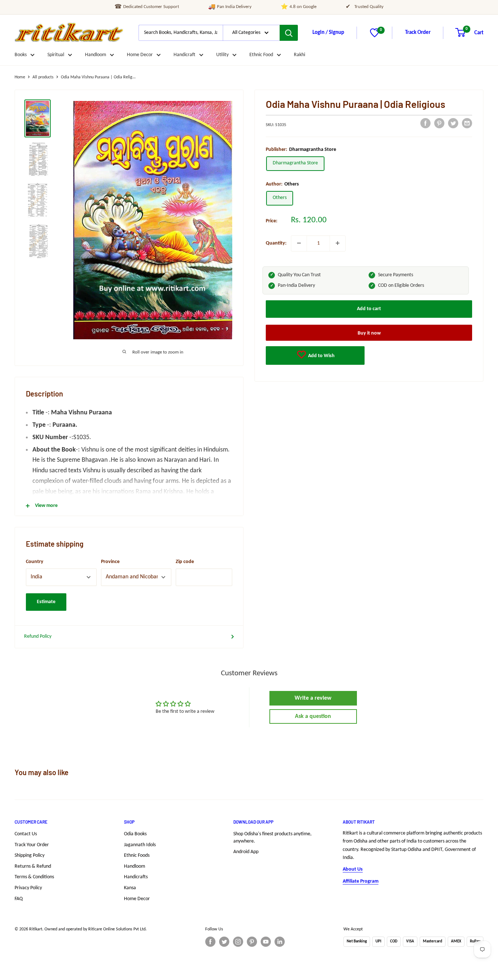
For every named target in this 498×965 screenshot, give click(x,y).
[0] (375, 36)
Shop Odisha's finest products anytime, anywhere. (272, 837)
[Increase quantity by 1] (337, 243)
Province (110, 561)
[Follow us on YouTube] (266, 942)
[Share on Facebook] (425, 123)
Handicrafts (136, 877)
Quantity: (276, 243)
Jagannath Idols (140, 845)
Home (20, 77)
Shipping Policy (29, 855)
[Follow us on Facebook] (210, 942)
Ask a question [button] (313, 716)
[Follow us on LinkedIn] (280, 942)
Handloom (95, 55)
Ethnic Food (261, 55)
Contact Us (26, 834)
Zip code (185, 561)
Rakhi (299, 55)
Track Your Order (32, 845)
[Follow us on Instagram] (238, 942)
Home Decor (140, 55)
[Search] (289, 33)
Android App (245, 852)
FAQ (19, 899)
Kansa (130, 888)
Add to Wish (321, 356)
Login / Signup (328, 32)
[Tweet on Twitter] (453, 123)
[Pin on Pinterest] (439, 123)
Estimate (46, 602)
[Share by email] (467, 123)
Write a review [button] (313, 698)
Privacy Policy (28, 888)
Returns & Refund (33, 866)
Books (21, 55)
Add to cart (369, 309)
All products (43, 77)
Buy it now (369, 333)
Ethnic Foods (136, 855)
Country (34, 561)
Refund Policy (37, 636)
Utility (222, 55)
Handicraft (184, 55)
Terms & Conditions (34, 877)
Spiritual (55, 55)
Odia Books (135, 834)
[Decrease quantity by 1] (299, 243)
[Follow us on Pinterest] (252, 942)
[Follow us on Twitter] (224, 942)
